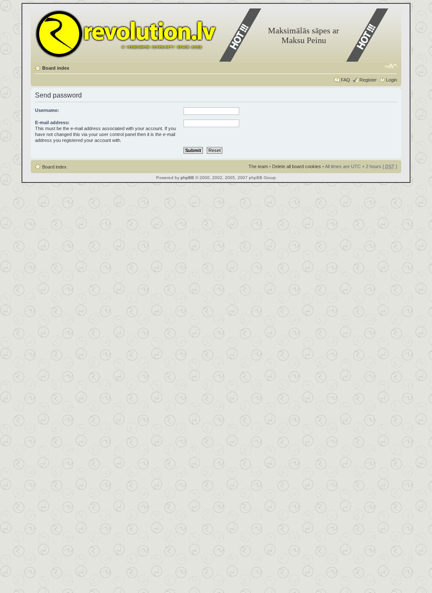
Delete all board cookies (296, 166)
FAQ (345, 79)
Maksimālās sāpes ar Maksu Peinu (303, 35)
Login (391, 79)
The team (258, 166)
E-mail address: (52, 122)
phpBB (187, 177)
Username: (47, 110)
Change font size (391, 66)
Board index (55, 68)
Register (368, 79)
